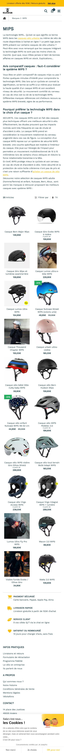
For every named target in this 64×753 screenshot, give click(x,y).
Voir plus (51, 3)
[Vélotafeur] (22, 11)
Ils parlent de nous (12, 668)
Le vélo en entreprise (14, 665)
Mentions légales (11, 693)
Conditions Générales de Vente (18, 689)
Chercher (46, 11)
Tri (56, 197)
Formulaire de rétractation (16, 657)
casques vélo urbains (29, 38)
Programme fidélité (12, 661)
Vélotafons (8, 696)
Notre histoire (10, 685)
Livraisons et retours (13, 653)
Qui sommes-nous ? (13, 681)
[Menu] (59, 11)
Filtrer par (43, 197)
